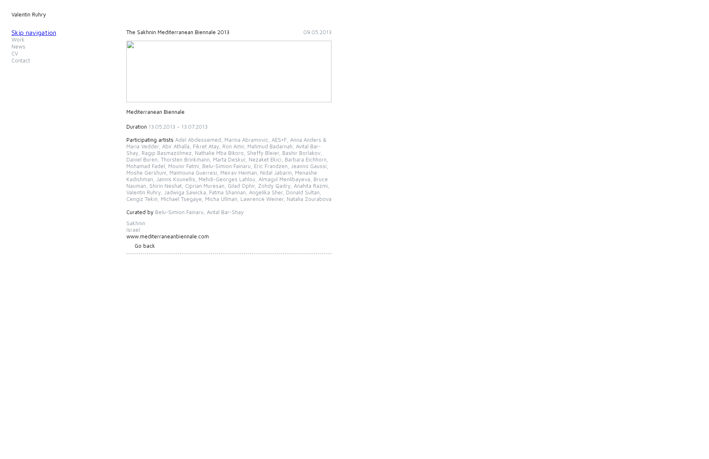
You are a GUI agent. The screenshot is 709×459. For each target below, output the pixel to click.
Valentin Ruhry (28, 14)
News (18, 46)
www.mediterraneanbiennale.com (167, 236)
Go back (145, 245)
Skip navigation (33, 32)
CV (14, 53)
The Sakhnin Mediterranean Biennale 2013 (177, 32)
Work (18, 39)
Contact (20, 60)
